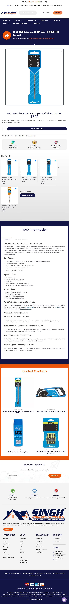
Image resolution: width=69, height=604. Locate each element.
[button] (7, 20)
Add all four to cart (27, 195)
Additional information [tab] (21, 239)
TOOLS (17, 38)
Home (14, 38)
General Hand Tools (24, 38)
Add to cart (37, 129)
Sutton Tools (32, 135)
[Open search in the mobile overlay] (28, 13)
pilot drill (58, 307)
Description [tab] (7, 239)
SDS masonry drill (29, 307)
